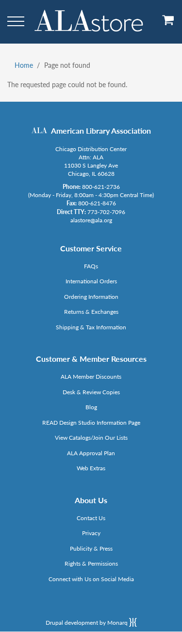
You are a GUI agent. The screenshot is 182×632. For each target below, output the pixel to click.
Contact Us (91, 518)
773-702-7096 (106, 212)
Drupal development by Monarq (87, 622)
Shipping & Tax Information (91, 327)
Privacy (91, 533)
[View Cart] (168, 23)
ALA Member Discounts (91, 376)
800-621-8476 (97, 203)
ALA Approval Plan (91, 453)
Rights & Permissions (91, 563)
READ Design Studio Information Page (91, 422)
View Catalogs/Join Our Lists (91, 437)
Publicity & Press (91, 548)
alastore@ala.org (91, 220)
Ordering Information (91, 296)
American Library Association (101, 130)
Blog (91, 407)
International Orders (91, 281)
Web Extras (91, 468)
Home (24, 65)
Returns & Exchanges (91, 311)
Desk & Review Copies (91, 392)
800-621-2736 (101, 186)
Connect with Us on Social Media (91, 579)
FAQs (91, 266)
